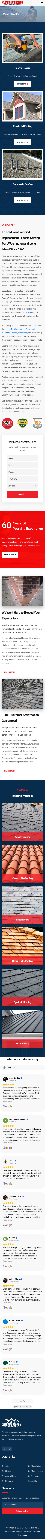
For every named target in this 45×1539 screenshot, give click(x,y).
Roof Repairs (7, 1481)
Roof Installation (34, 1466)
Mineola (14, 333)
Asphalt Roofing (22, 837)
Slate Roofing (22, 919)
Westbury (6, 333)
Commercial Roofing (22, 184)
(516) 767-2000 (29, 312)
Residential (6, 1471)
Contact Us (32, 1481)
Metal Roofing (22, 1043)
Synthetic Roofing (22, 1002)
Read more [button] (7, 1101)
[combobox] (22, 486)
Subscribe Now (22, 1511)
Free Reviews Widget (23, 1407)
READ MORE (21, 84)
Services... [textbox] (12, 486)
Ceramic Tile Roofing (22, 878)
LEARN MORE (9, 672)
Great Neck (30, 329)
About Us (5, 1466)
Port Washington (18, 329)
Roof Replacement (35, 1471)
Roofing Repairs (22, 68)
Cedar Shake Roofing (22, 961)
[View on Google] (5, 1079)
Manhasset (22, 333)
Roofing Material (34, 1476)
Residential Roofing (22, 126)
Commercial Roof (9, 1476)
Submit (21, 494)
